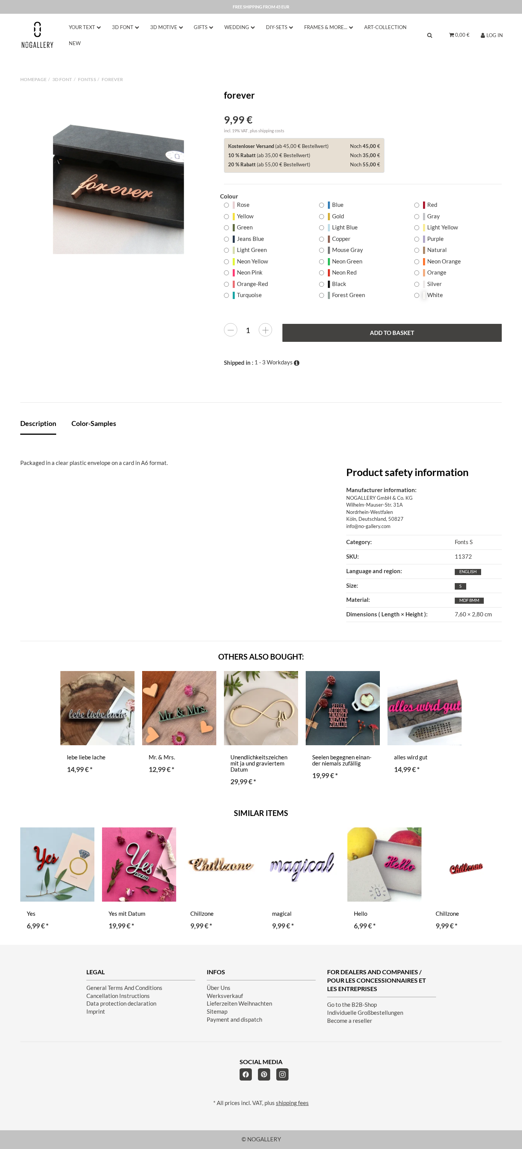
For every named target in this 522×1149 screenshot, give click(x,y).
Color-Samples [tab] (93, 423)
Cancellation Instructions (118, 996)
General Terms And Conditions (124, 988)
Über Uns (218, 988)
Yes (31, 913)
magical (282, 913)
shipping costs (271, 130)
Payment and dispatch (234, 1019)
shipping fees (292, 1103)
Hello (360, 913)
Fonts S (464, 542)
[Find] (429, 35)
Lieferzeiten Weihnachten (239, 1003)
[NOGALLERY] (37, 34)
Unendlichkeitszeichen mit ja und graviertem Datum (258, 763)
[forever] (118, 188)
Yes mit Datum (127, 913)
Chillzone (202, 913)
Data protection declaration (121, 1003)
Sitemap (217, 1011)
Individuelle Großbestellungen (365, 1012)
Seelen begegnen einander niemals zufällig (341, 760)
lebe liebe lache (86, 757)
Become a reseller (349, 1020)
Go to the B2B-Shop (352, 1004)
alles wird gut (411, 757)
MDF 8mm (469, 600)
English (468, 571)
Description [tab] (38, 423)
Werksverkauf (225, 996)
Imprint (95, 1011)
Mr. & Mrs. (162, 757)
